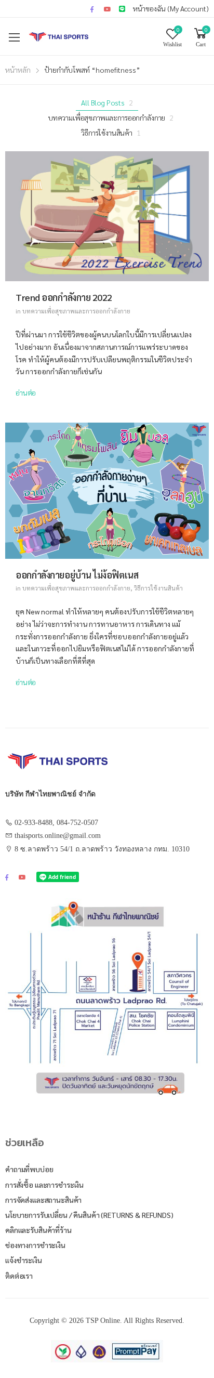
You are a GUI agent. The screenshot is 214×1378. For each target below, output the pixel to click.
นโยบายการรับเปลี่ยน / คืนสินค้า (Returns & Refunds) (89, 1214)
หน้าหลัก (18, 69)
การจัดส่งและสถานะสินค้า (43, 1199)
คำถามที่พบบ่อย (29, 1169)
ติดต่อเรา (19, 1275)
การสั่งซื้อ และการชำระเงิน (44, 1184)
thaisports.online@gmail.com (58, 835)
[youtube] (107, 9)
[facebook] (91, 9)
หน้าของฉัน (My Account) (171, 8)
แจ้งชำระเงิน (23, 1260)
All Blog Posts (107, 102)
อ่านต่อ (26, 392)
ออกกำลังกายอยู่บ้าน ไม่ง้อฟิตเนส (77, 575)
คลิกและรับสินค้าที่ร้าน (38, 1230)
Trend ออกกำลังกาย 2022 (64, 297)
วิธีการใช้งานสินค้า (111, 132)
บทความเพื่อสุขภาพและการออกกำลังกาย (110, 117)
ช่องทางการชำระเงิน (35, 1245)
